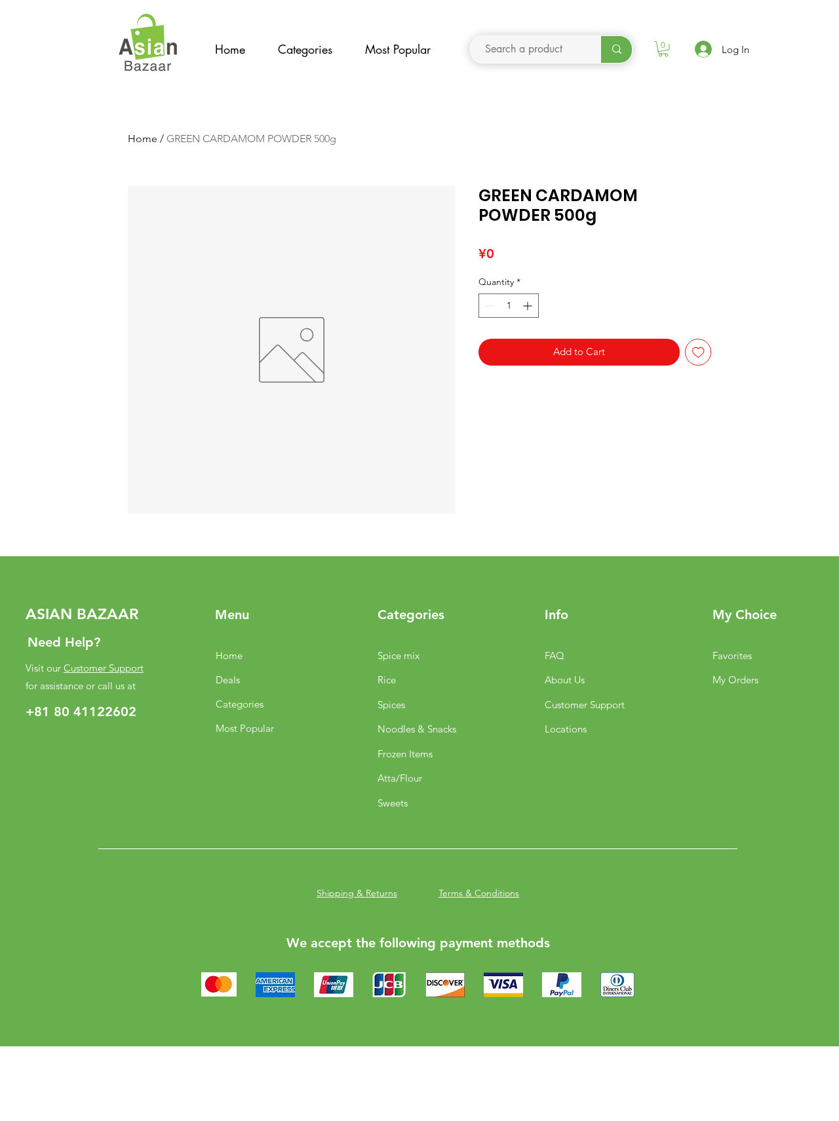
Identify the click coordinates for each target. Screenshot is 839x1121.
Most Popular (245, 728)
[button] (663, 49)
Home (142, 138)
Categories (239, 704)
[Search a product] (616, 49)
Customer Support (104, 668)
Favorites (732, 655)
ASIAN (49, 614)
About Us (565, 680)
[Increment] (528, 305)
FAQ (554, 655)
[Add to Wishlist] (698, 352)
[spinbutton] (508, 305)
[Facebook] (785, 53)
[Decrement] (488, 305)
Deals (228, 680)
